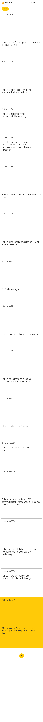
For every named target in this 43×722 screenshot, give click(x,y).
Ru (34, 3)
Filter (5, 9)
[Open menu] (39, 2)
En (31, 3)
